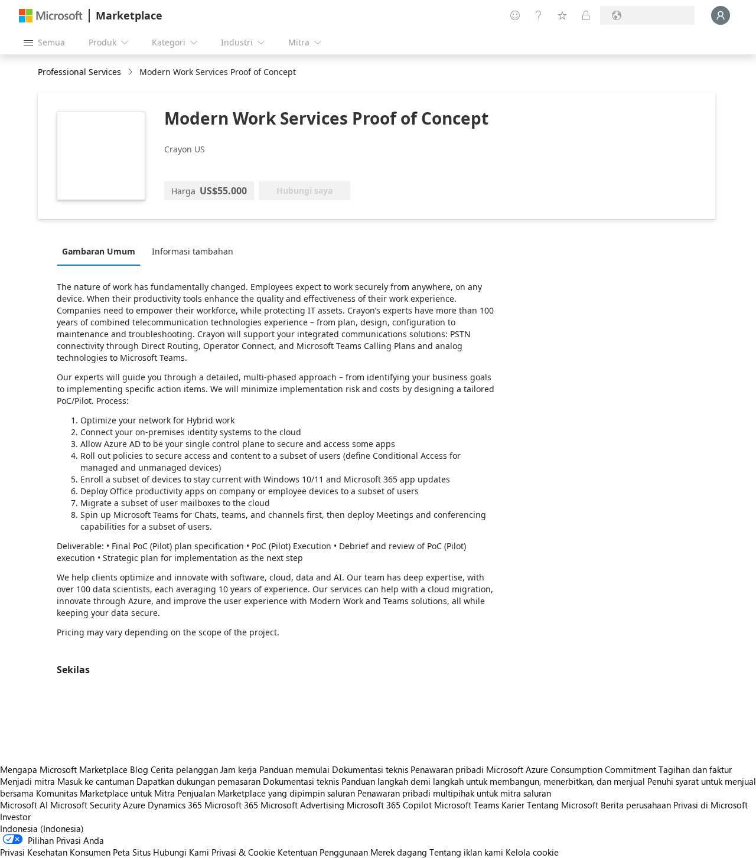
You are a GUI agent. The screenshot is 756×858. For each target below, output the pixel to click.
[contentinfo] (131, 72)
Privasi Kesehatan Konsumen (55, 852)
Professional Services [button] (79, 71)
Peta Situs (132, 852)
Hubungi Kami (181, 852)
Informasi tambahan (192, 251)
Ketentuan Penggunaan (323, 852)
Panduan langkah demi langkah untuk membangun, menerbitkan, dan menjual (493, 781)
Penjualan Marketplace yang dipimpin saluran (266, 793)
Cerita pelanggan (184, 769)
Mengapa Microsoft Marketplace (64, 769)
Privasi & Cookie (243, 852)
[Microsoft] (51, 15)
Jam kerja (238, 769)
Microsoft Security (85, 805)
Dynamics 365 (175, 805)
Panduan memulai (294, 769)
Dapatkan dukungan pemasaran (198, 781)
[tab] (101, 251)
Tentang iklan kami (466, 852)
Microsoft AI (24, 805)
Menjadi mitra (27, 781)
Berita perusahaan (636, 805)
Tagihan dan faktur (695, 769)
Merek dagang (398, 852)
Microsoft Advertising (302, 805)
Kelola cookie (532, 852)
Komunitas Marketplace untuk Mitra (105, 793)
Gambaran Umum (98, 251)
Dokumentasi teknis (370, 769)
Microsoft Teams (466, 805)
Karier (512, 805)
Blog (139, 769)
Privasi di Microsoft (710, 805)
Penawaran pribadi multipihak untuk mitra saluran (454, 793)
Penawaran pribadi (447, 769)
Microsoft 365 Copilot (389, 805)
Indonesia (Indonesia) (42, 828)
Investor (15, 817)
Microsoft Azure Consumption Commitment (572, 769)
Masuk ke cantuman (95, 781)
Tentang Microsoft (562, 805)
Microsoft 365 (231, 805)
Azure (134, 805)
